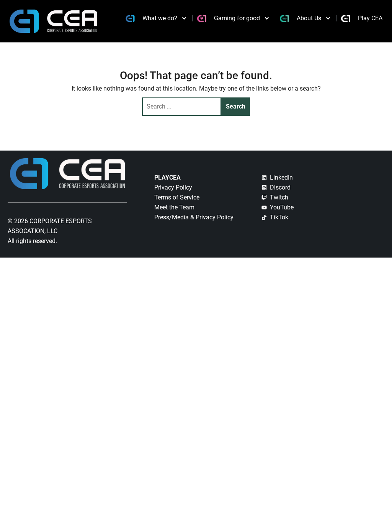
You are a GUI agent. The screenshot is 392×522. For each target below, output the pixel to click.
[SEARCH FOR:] (182, 106)
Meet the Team (174, 207)
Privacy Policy (173, 187)
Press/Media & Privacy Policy (194, 217)
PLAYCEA (167, 177)
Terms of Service (176, 197)
